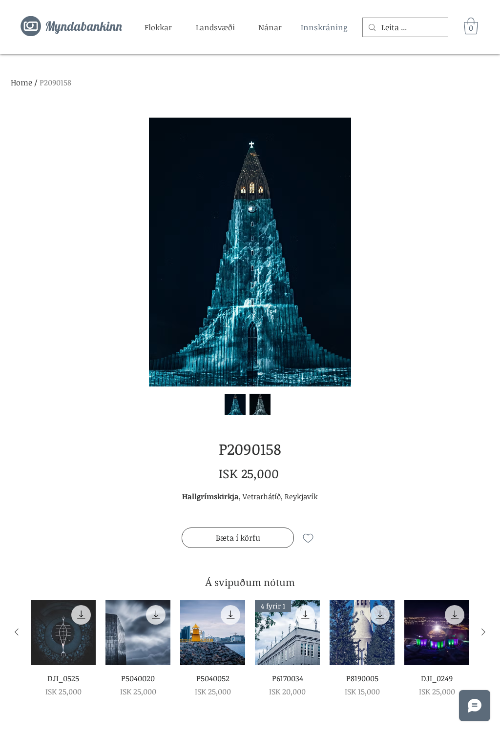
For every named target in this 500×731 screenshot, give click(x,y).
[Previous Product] (16, 632)
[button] (158, 27)
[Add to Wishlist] (308, 538)
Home (21, 82)
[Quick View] (63, 632)
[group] (250, 649)
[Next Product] (483, 632)
